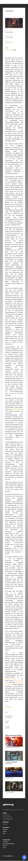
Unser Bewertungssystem (8, 843)
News (4, 833)
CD (5, 42)
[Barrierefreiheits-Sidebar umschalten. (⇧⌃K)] (24, 857)
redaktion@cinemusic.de (8, 819)
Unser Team (5, 841)
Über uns (5, 845)
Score (11, 42)
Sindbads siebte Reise (16, 409)
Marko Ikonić (5, 824)
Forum (4, 847)
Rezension (5, 829)
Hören (8, 42)
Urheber (5, 831)
